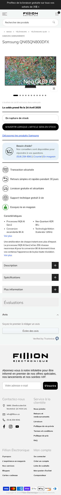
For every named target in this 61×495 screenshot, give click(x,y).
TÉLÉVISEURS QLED (39, 32)
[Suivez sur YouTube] (17, 426)
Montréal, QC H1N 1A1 (17, 409)
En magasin (49, 156)
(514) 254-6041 (24, 156)
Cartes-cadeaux (10, 475)
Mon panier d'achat (42, 470)
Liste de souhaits (41, 466)
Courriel (38, 156)
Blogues (6, 470)
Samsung (20, 135)
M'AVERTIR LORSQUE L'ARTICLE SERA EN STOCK (30, 127)
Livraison (38, 421)
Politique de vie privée (44, 426)
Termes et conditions (43, 431)
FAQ (36, 440)
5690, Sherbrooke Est (16, 405)
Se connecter (40, 456)
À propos (6, 456)
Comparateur (40, 475)
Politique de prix (41, 436)
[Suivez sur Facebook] (4, 426)
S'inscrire (50, 385)
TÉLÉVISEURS (21, 32)
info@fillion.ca (13, 414)
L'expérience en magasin (13, 461)
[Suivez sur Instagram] (10, 426)
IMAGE (9, 32)
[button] (30, 314)
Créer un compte (41, 461)
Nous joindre (39, 409)
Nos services (8, 466)
